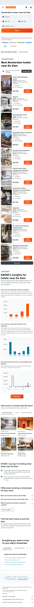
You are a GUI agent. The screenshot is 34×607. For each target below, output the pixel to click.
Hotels (15, 576)
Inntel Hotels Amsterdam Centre (20, 78)
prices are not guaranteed (8, 591)
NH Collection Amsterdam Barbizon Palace (21, 227)
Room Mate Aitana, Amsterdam (22, 132)
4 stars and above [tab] (7, 412)
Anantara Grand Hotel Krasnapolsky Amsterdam (20, 169)
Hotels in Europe (22, 576)
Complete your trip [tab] (19, 548)
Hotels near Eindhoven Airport (12, 560)
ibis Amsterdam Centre (20, 115)
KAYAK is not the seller (8, 596)
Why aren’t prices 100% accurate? (12, 602)
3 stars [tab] (17, 412)
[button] (3, 7)
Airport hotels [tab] (7, 548)
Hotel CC (15, 97)
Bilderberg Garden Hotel (20, 245)
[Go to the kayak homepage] (11, 7)
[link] (17, 396)
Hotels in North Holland (22, 578)
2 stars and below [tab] (27, 412)
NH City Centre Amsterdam (21, 150)
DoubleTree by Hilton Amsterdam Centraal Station (21, 189)
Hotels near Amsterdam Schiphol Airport (15, 557)
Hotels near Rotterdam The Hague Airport (15, 562)
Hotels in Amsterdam (11, 579)
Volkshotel (16, 208)
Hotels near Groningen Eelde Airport (14, 564)
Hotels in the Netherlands (10, 578)
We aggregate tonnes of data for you (13, 599)
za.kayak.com (9, 576)
